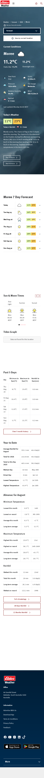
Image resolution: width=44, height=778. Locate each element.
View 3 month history (20, 431)
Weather (6, 22)
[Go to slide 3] (22, 324)
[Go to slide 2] (21, 324)
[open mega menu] (13, 3)
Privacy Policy (8, 723)
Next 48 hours (10, 163)
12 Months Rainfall (20, 612)
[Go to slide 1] (19, 324)
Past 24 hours (10, 157)
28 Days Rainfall (20, 606)
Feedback (6, 728)
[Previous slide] (36, 295)
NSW (21, 22)
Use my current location (24, 38)
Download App (8, 715)
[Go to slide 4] (24, 324)
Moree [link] (28, 22)
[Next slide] (39, 295)
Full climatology (20, 599)
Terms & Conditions (10, 719)
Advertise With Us (9, 710)
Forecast (14, 22)
